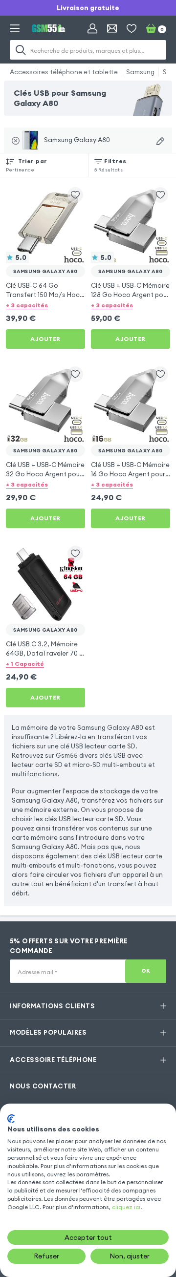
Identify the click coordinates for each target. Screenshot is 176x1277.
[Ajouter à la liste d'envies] (75, 195)
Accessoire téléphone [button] (53, 1060)
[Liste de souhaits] (131, 28)
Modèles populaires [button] (48, 1032)
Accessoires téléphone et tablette (64, 72)
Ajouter (45, 338)
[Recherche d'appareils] (160, 141)
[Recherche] (20, 50)
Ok (146, 970)
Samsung (140, 72)
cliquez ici (126, 1207)
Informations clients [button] (52, 1006)
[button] (45, 304)
